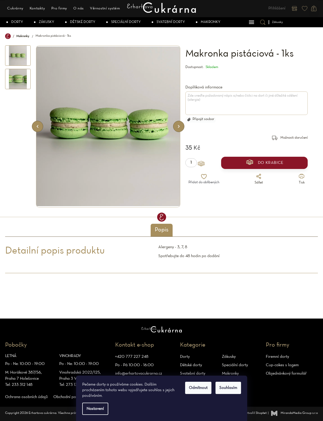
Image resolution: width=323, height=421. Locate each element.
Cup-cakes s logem (282, 365)
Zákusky (229, 357)
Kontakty (37, 8)
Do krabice (270, 163)
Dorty (185, 357)
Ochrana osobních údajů (26, 397)
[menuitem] (15, 22)
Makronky (230, 373)
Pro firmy (59, 8)
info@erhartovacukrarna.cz (138, 373)
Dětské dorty (191, 365)
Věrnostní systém (105, 8)
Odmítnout (198, 388)
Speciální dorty (235, 365)
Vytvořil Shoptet (255, 413)
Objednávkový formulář (286, 373)
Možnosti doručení (294, 137)
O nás (78, 8)
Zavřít (274, 191)
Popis (162, 230)
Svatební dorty (192, 373)
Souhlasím (228, 388)
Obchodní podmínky (70, 397)
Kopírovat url (225, 191)
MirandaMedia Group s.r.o (299, 413)
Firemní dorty (277, 357)
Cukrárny (15, 8)
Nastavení (95, 409)
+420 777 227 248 (131, 357)
